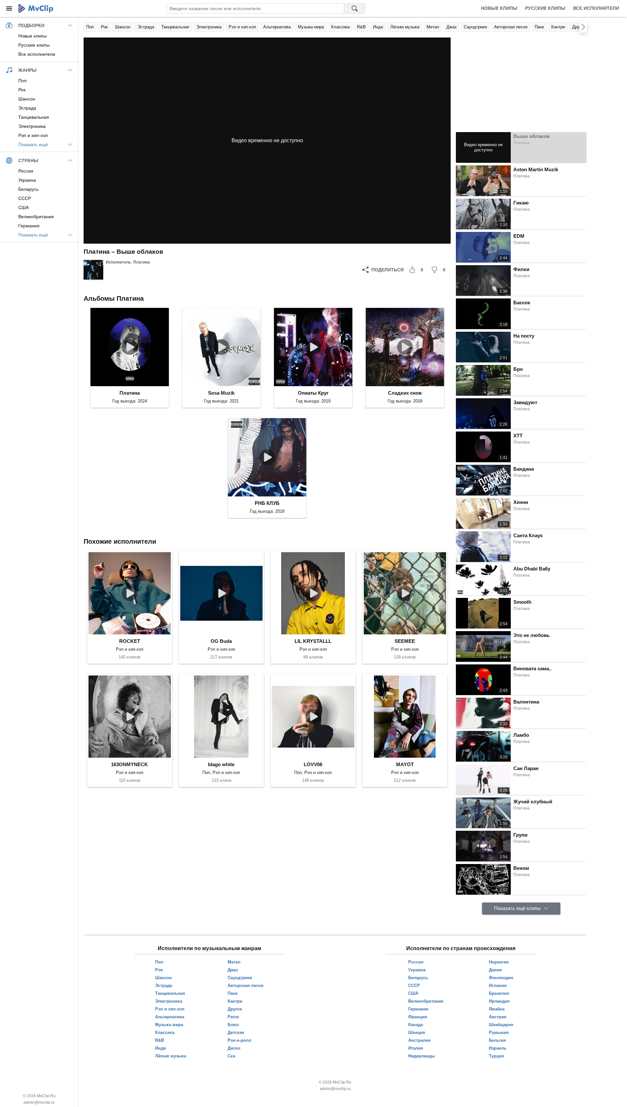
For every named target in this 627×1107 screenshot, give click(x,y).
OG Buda (221, 641)
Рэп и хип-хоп (242, 26)
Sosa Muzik (221, 393)
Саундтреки (475, 26)
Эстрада (145, 26)
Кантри (558, 26)
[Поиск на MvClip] (354, 8)
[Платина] (93, 270)
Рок (104, 26)
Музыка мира (311, 26)
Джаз (451, 26)
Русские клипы (545, 8)
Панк (539, 26)
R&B (361, 26)
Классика (340, 26)
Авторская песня (510, 26)
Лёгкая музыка (404, 26)
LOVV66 (313, 764)
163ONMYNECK (129, 764)
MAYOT (405, 764)
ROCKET (129, 641)
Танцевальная (175, 26)
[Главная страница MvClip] (35, 8)
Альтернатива (277, 26)
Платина (141, 262)
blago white (221, 764)
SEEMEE (404, 641)
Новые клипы (499, 8)
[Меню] (9, 8)
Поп (90, 26)
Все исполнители (596, 8)
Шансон (122, 26)
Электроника (208, 26)
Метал (432, 26)
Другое (579, 26)
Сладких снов (405, 393)
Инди (378, 26)
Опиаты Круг (313, 393)
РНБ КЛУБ (267, 503)
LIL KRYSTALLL (313, 641)
